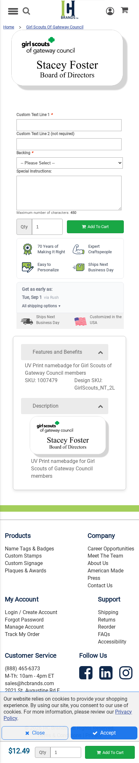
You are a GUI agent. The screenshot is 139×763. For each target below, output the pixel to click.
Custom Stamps (23, 556)
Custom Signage (24, 563)
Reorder (106, 627)
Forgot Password (24, 620)
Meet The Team (105, 556)
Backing (24, 153)
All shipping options (41, 306)
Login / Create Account (31, 612)
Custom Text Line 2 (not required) (45, 133)
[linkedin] (106, 674)
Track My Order (22, 634)
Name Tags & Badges (29, 549)
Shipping (108, 612)
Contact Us (100, 585)
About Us (98, 563)
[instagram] (126, 674)
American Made (105, 571)
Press (94, 578)
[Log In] (113, 11)
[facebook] (86, 674)
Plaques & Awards (25, 571)
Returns (106, 620)
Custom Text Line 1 (34, 114)
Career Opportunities (111, 549)
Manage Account (24, 627)
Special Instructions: (34, 171)
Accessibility (112, 642)
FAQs (104, 634)
